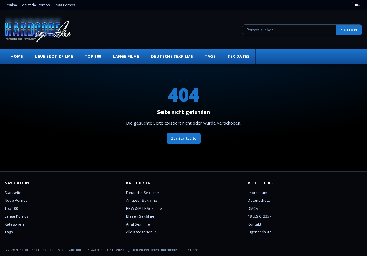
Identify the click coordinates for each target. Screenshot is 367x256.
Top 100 (93, 56)
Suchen (349, 29)
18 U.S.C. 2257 (259, 216)
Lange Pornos (17, 216)
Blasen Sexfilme (140, 216)
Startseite (13, 192)
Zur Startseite (183, 138)
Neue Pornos (16, 200)
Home (17, 56)
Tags (210, 56)
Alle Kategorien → (141, 231)
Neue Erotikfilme (54, 56)
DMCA (253, 208)
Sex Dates (239, 56)
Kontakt (254, 224)
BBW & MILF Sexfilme (144, 208)
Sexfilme (11, 5)
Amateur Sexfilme (141, 200)
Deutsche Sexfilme (172, 56)
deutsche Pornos (36, 5)
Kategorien (14, 224)
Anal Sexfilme (138, 224)
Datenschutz (259, 200)
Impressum (257, 192)
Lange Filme (126, 56)
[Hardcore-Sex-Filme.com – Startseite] (38, 29)
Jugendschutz (259, 231)
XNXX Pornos (64, 5)
